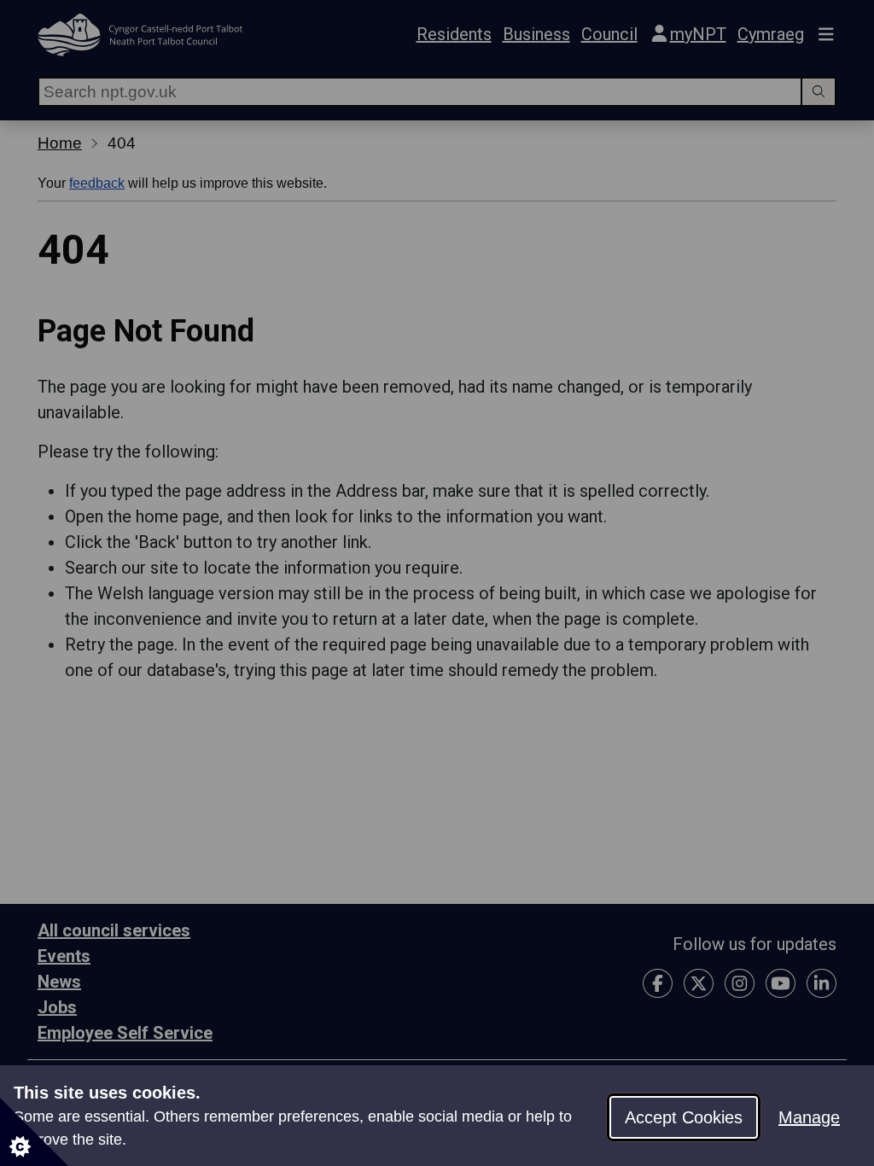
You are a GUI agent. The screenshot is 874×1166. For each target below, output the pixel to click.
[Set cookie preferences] (34, 1132)
